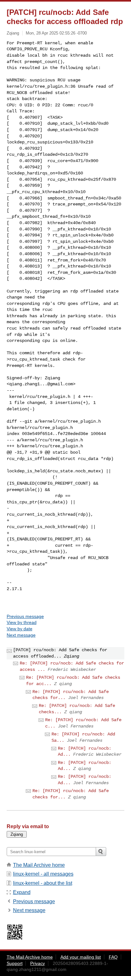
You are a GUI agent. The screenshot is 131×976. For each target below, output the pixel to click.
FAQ (113, 957)
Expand (22, 892)
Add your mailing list (80, 957)
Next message (21, 635)
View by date (19, 628)
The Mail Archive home (39, 865)
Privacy (37, 963)
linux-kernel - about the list (42, 883)
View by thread (22, 622)
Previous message (25, 616)
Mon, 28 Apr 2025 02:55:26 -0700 (56, 33)
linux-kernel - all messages (43, 874)
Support (15, 963)
